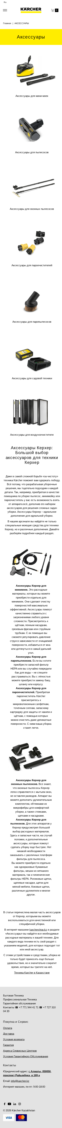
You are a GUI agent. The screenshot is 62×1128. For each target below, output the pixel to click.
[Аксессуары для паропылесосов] (32, 296)
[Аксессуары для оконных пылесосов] (32, 183)
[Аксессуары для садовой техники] (32, 352)
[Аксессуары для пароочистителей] (32, 239)
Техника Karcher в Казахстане (32, 972)
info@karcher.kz (20, 1081)
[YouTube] (9, 1104)
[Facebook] (4, 1104)
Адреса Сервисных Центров (20, 1050)
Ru (5, 2)
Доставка (8, 1033)
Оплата (7, 1028)
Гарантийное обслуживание (19, 1003)
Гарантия (8, 1045)
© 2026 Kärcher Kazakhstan (19, 1110)
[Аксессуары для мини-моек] (32, 70)
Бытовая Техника (13, 995)
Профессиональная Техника (20, 999)
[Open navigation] (5, 10)
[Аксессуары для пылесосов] (32, 127)
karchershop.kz (38, 929)
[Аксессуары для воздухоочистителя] (32, 409)
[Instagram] (19, 1104)
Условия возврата (13, 1039)
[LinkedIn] (14, 1104)
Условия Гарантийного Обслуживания (25, 1056)
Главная (7, 23)
